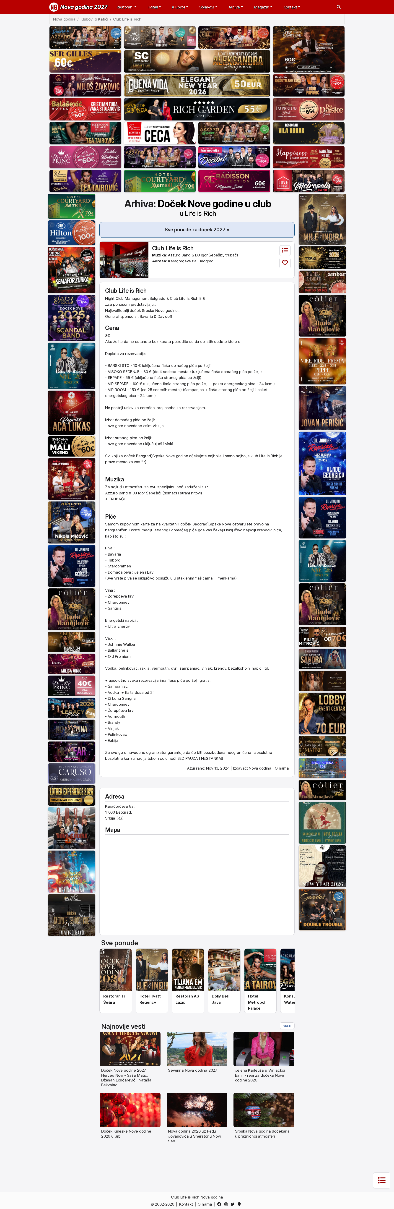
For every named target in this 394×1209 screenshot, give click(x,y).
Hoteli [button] (153, 7)
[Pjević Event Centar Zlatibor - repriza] (85, 180)
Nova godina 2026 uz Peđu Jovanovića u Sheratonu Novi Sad (194, 1136)
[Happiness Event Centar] (309, 156)
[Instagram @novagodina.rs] (226, 1204)
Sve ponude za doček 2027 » (197, 229)
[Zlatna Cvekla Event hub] (72, 317)
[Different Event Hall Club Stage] (72, 751)
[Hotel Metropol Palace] (85, 133)
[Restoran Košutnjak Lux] (309, 85)
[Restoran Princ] (85, 156)
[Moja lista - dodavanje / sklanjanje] (285, 263)
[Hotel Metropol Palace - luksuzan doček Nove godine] (260, 970)
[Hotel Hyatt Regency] (322, 219)
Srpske (148, 310)
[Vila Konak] (309, 133)
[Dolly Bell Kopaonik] (72, 827)
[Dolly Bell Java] (322, 822)
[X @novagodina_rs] (233, 1204)
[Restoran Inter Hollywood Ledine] (72, 478)
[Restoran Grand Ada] (85, 85)
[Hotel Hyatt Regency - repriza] (72, 412)
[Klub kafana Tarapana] (322, 658)
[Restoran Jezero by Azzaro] (85, 37)
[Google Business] (240, 1204)
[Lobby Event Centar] (322, 713)
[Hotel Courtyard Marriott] (160, 180)
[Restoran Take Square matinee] (322, 746)
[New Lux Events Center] (72, 663)
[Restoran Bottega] (322, 680)
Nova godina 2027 (83, 7)
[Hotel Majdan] (322, 407)
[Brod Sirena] (322, 767)
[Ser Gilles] (85, 61)
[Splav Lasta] (72, 365)
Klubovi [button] (178, 7)
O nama (282, 768)
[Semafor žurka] (72, 269)
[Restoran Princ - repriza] (160, 37)
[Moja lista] (285, 250)
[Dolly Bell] (72, 914)
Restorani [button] (125, 7)
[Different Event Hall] (72, 729)
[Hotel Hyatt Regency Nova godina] (152, 970)
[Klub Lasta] (322, 361)
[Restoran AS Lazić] (72, 641)
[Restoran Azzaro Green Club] (234, 133)
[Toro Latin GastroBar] (322, 257)
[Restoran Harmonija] (234, 156)
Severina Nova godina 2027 (192, 1070)
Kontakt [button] (290, 7)
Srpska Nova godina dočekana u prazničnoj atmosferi (262, 1133)
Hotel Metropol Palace (256, 1002)
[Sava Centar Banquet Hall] (197, 61)
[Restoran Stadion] (322, 636)
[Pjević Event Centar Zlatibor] (160, 133)
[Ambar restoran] (322, 281)
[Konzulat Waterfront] (72, 707)
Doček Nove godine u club (214, 207)
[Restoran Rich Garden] (197, 109)
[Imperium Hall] (309, 109)
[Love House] (309, 180)
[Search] (339, 7)
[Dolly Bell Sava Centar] (322, 866)
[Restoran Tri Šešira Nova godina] (116, 970)
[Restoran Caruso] (72, 773)
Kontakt (186, 1204)
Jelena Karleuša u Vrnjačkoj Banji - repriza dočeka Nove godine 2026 (260, 1075)
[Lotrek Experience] (72, 795)
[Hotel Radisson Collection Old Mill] (234, 180)
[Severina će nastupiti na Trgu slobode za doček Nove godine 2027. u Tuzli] (197, 1049)
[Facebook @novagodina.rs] (220, 1204)
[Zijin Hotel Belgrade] (72, 522)
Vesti (287, 1025)
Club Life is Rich (173, 248)
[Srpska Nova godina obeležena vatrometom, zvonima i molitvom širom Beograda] (263, 1109)
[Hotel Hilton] (72, 232)
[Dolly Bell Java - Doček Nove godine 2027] (224, 970)
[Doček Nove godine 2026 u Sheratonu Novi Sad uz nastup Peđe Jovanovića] (197, 1109)
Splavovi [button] (206, 7)
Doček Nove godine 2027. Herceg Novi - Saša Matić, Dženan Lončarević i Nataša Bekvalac (126, 1077)
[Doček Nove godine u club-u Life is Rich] (124, 259)
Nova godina (260, 768)
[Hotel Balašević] (85, 109)
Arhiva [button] (234, 7)
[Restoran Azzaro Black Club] (160, 156)
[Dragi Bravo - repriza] (72, 565)
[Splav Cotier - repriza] (72, 609)
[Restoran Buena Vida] (197, 85)
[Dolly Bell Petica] (72, 871)
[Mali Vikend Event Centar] (72, 446)
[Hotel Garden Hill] (234, 37)
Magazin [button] (261, 7)
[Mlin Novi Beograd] (309, 49)
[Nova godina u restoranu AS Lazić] (188, 970)
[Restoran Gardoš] (322, 909)
